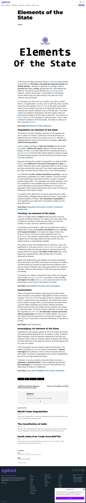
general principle (24, 153)
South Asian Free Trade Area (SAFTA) (39, 436)
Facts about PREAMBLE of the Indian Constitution (46, 371)
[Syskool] (21, 2)
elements (32, 122)
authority (37, 349)
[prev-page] (18, 446)
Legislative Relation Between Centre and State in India (29, 387)
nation (30, 89)
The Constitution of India (32, 424)
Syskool (20, 24)
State (52, 82)
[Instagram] (31, 401)
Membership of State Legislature (38, 126)
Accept (70, 498)
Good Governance (34, 324)
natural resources (51, 247)
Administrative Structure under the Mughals (43, 286)
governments (54, 91)
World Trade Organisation (33, 411)
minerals (64, 247)
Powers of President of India (57, 386)
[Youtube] (40, 401)
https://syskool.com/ (30, 395)
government (44, 89)
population (52, 138)
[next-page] (20, 446)
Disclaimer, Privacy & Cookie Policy (70, 500)
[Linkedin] (34, 401)
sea (40, 280)
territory (46, 217)
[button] (83, 489)
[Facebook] (28, 401)
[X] (37, 401)
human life (34, 312)
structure (44, 106)
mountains (40, 278)
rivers (33, 278)
